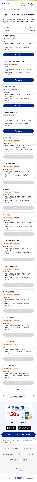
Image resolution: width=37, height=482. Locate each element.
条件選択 (7, 27)
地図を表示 (19, 478)
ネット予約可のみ (19, 27)
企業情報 (6, 448)
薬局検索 (23, 5)
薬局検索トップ (10, 440)
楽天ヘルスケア (18, 470)
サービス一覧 (6, 478)
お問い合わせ (14, 460)
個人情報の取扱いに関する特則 (12, 454)
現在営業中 (30, 27)
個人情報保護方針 (28, 448)
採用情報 (24, 460)
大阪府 (17, 440)
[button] (18, 42)
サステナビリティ (29, 478)
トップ (2, 440)
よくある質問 (30, 454)
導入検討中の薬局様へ (31, 4)
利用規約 (15, 448)
